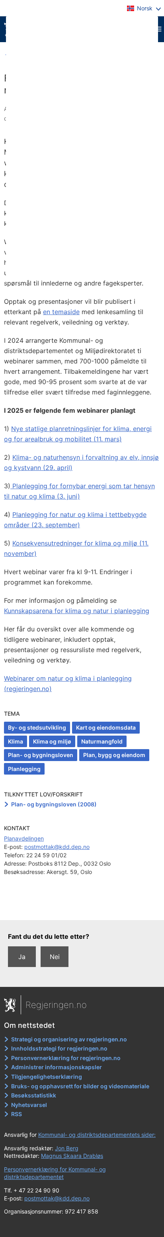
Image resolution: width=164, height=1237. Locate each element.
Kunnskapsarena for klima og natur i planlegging (76, 611)
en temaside (61, 312)
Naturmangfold (102, 741)
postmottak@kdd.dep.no (57, 846)
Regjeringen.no (56, 1005)
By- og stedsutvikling (37, 727)
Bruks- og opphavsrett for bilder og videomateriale (80, 1086)
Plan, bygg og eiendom (114, 755)
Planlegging (24, 768)
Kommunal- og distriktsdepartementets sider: (97, 1134)
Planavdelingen (24, 838)
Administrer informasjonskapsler (56, 1067)
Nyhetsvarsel (29, 1104)
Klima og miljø (52, 741)
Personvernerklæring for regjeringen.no (66, 1057)
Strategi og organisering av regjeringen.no (69, 1039)
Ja (21, 957)
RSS (16, 1114)
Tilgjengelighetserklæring (46, 1076)
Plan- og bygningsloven (40, 755)
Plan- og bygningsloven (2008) (54, 804)
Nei (55, 957)
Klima (15, 741)
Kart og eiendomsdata (106, 727)
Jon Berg (66, 1148)
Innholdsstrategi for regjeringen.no (59, 1048)
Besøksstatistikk (33, 1095)
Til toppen (82, 909)
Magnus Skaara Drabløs (72, 1155)
